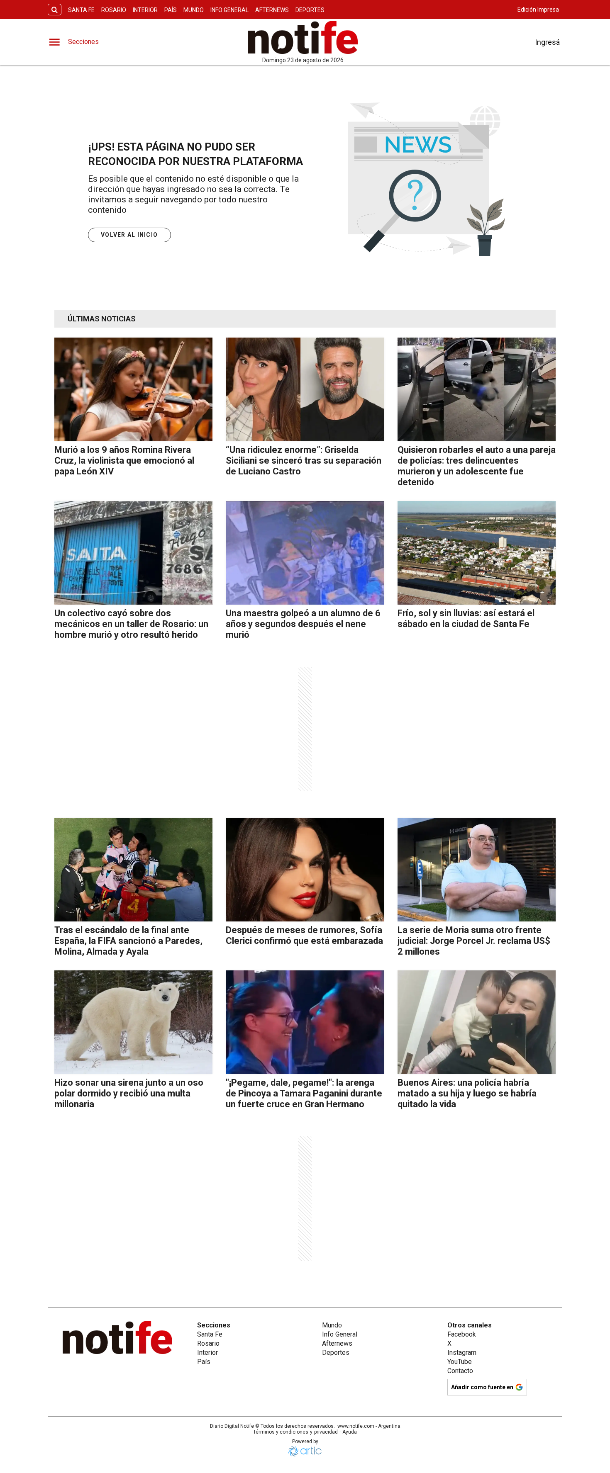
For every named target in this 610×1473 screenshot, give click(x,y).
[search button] (54, 10)
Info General (229, 10)
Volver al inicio (129, 234)
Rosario (113, 10)
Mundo (193, 10)
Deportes (310, 10)
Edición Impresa (538, 9)
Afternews (272, 10)
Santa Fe (81, 10)
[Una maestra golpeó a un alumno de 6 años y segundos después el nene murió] (305, 553)
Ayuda (349, 1432)
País (170, 10)
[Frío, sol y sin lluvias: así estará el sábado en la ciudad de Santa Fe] (477, 553)
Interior (145, 10)
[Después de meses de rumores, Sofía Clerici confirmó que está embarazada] (305, 869)
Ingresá (547, 42)
